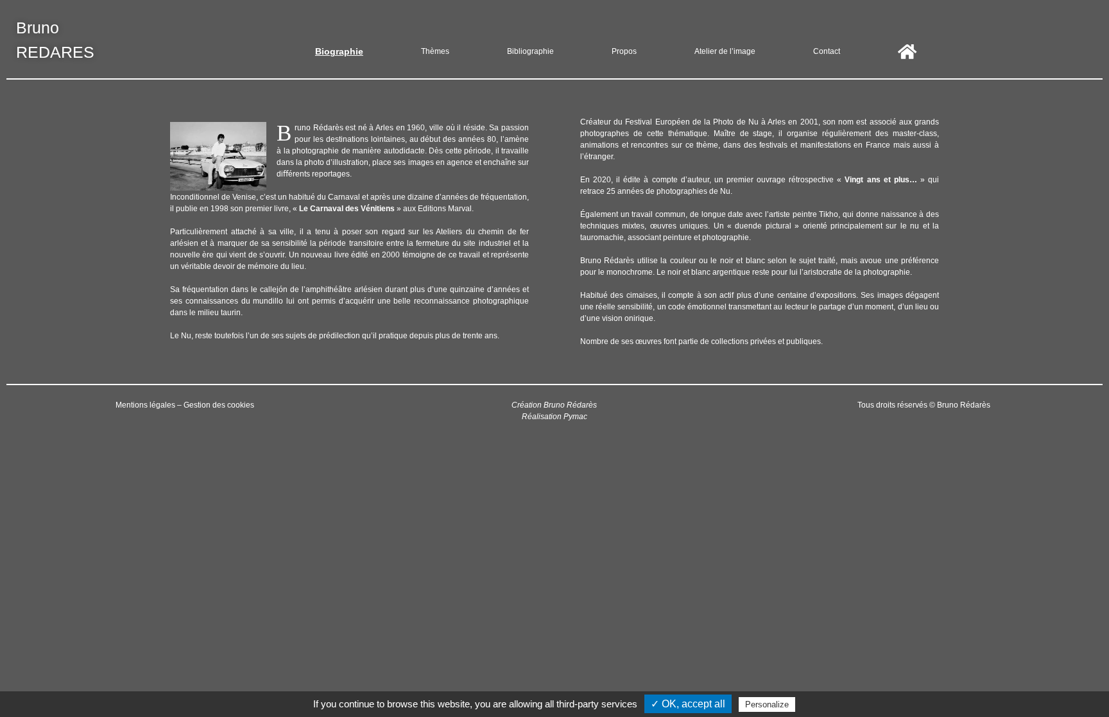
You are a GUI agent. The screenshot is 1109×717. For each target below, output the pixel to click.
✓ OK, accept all (688, 703)
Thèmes (435, 51)
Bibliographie (530, 51)
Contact (826, 51)
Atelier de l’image (724, 51)
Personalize (767, 704)
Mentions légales (145, 405)
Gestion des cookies (219, 405)
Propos (624, 51)
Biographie (339, 51)
